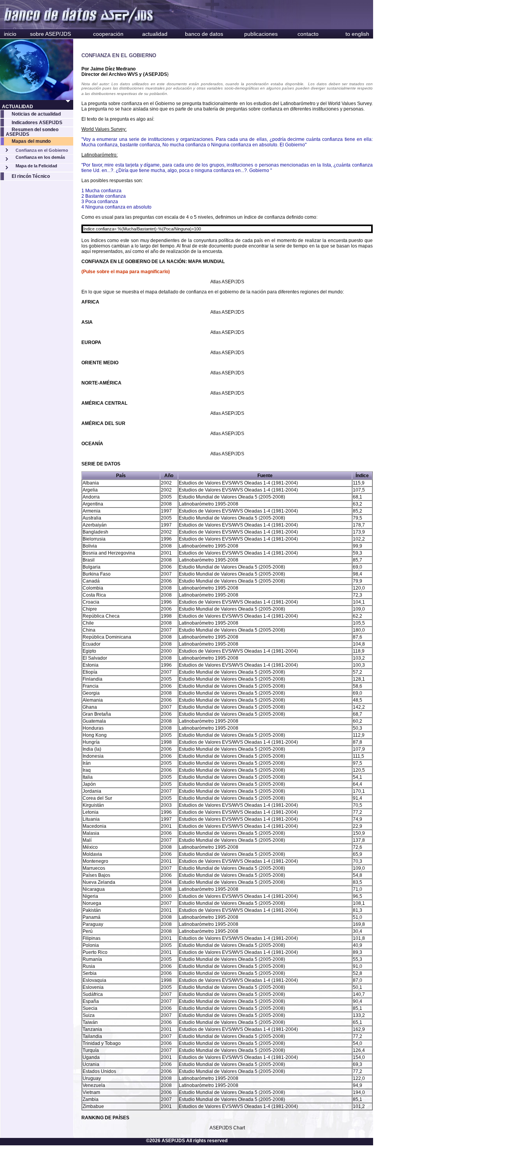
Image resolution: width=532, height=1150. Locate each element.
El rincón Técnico (31, 176)
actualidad (154, 34)
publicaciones (261, 34)
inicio (10, 34)
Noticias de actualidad (36, 114)
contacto (308, 34)
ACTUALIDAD (17, 106)
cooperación (108, 34)
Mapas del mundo (31, 141)
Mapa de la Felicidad (36, 165)
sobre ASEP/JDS (50, 34)
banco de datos (204, 34)
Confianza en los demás (40, 157)
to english (357, 34)
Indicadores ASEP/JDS (37, 122)
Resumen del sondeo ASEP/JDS (32, 132)
